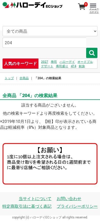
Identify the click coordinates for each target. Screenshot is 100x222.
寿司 (54, 62)
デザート (47, 66)
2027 (44, 62)
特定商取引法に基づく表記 (27, 206)
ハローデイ (67, 62)
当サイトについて (35, 198)
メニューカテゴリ (94, 10)
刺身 (82, 66)
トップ (9, 78)
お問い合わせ (69, 198)
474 (73, 66)
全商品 (24, 78)
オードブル (85, 62)
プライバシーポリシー (77, 206)
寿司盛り (62, 66)
